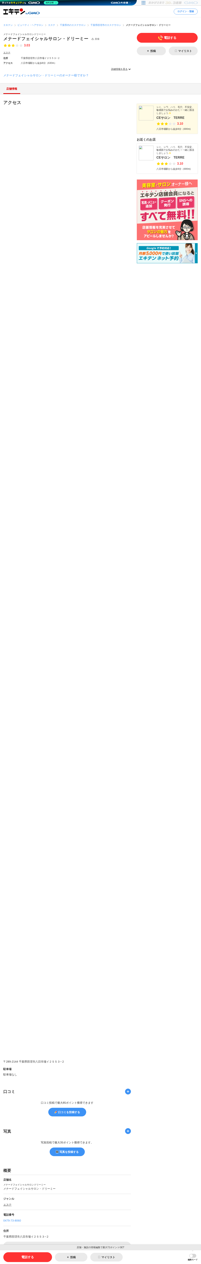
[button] (193, 1257)
